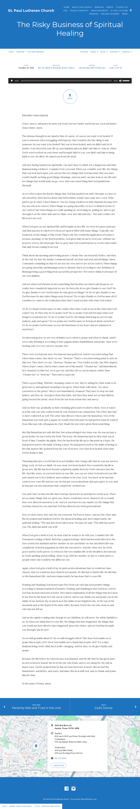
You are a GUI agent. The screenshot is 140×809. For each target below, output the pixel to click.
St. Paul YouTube (119, 10)
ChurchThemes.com (89, 799)
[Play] (12, 80)
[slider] (126, 80)
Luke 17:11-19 (115, 68)
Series (94, 52)
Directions (58, 765)
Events (109, 7)
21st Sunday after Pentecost (92, 68)
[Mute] (120, 80)
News (125, 14)
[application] (70, 80)
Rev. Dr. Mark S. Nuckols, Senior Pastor (56, 68)
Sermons (99, 7)
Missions (93, 14)
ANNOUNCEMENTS (99, 10)
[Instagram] (73, 789)
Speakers (114, 52)
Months (126, 52)
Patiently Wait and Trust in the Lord (36, 708)
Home (66, 7)
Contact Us (122, 7)
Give (65, 10)
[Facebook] (66, 789)
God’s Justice (104, 708)
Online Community (79, 10)
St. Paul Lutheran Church (31, 10)
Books (103, 52)
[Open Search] (131, 10)
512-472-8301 (60, 758)
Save (70, 98)
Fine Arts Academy (110, 14)
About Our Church (82, 7)
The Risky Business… (36, 52)
